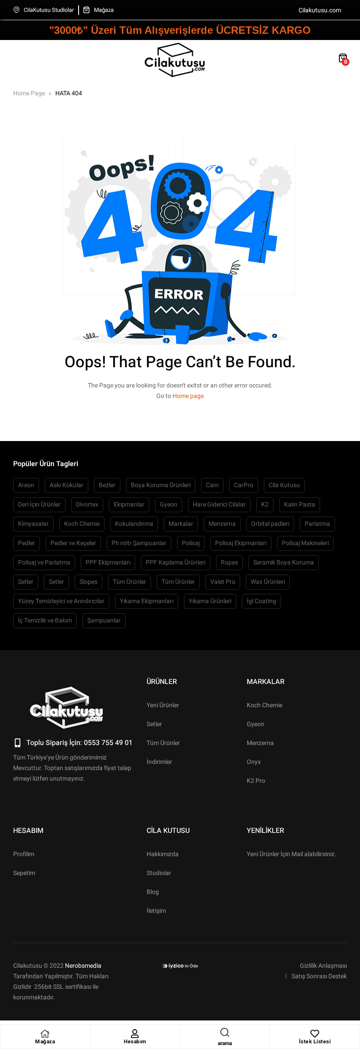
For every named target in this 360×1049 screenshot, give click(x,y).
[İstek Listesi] (314, 1033)
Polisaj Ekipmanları (240, 543)
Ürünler (162, 681)
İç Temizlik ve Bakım (45, 620)
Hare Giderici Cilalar (219, 504)
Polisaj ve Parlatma (44, 562)
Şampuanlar (104, 620)
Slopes (88, 581)
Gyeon (168, 504)
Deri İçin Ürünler (39, 504)
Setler (25, 581)
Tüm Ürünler (129, 581)
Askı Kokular (66, 485)
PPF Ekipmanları (108, 562)
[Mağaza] (45, 1033)
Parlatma (317, 523)
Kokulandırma (134, 523)
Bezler (107, 485)
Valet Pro (222, 581)
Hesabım (135, 1041)
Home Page (29, 93)
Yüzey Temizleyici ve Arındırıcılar (61, 601)
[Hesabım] (134, 1033)
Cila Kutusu (284, 485)
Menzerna (222, 523)
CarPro (243, 485)
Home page (188, 396)
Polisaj (191, 543)
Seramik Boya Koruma (283, 562)
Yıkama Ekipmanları (146, 601)
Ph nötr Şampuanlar (139, 543)
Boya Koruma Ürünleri (161, 485)
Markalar (181, 523)
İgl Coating (261, 601)
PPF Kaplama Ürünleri (175, 562)
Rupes (229, 562)
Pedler (26, 543)
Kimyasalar (33, 523)
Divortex (87, 504)
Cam (212, 485)
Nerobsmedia (83, 965)
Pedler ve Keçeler (73, 543)
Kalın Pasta (299, 504)
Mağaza (45, 1041)
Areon (26, 485)
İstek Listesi (315, 1041)
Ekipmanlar (129, 504)
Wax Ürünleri (268, 581)
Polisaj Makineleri (305, 543)
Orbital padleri (270, 523)
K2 (265, 504)
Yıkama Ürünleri (210, 601)
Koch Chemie (82, 523)
